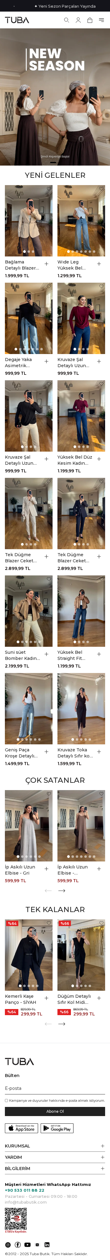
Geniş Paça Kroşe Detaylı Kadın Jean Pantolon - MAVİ (19, 753)
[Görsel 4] (81, 251)
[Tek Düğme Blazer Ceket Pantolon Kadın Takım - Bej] (29, 513)
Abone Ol (55, 1111)
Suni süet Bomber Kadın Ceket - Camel (21, 655)
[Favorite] (48, 188)
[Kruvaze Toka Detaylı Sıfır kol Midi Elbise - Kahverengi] (81, 708)
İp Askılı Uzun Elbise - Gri (20, 870)
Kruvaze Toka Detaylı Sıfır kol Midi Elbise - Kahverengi (74, 753)
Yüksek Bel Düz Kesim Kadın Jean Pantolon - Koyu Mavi (75, 460)
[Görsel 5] (85, 251)
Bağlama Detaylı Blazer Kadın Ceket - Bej (20, 265)
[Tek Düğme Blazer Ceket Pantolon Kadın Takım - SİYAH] (81, 513)
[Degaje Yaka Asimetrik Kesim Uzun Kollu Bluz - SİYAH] (29, 318)
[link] (55, 97)
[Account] (78, 20)
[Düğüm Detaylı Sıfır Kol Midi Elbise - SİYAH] (81, 955)
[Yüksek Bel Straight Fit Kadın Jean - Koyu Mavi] (81, 611)
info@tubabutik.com (26, 1202)
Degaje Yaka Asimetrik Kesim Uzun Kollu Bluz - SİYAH (18, 363)
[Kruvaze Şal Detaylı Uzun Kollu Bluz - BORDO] (81, 318)
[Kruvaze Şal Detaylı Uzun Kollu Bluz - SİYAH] (29, 416)
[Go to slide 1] (53, 162)
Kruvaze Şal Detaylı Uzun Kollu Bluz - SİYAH (19, 460)
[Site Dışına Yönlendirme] (8, 1245)
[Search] (66, 20)
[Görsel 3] (33, 251)
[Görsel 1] (24, 251)
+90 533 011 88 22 (24, 1190)
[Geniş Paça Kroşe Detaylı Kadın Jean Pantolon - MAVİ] (29, 708)
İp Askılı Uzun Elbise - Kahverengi (72, 870)
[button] (55, 1146)
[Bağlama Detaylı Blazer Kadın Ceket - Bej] (29, 220)
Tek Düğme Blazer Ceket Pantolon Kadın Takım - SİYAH (74, 558)
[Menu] (101, 20)
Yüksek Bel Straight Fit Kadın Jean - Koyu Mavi (71, 655)
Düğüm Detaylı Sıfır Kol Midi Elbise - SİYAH (74, 999)
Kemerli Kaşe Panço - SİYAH (20, 999)
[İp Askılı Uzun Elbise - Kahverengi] (81, 825)
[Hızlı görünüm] (46, 264)
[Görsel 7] (94, 251)
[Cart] (90, 20)
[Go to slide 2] (59, 162)
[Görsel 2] (29, 251)
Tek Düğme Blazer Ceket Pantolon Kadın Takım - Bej (22, 558)
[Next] (101, 97)
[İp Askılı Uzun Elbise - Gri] (29, 825)
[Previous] (9, 97)
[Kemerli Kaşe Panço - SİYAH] (29, 955)
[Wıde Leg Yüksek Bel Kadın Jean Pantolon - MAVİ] (81, 220)
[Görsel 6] (90, 251)
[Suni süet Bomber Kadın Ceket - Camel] (29, 611)
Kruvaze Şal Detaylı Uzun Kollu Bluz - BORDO (71, 363)
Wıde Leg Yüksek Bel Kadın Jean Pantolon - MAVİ (69, 265)
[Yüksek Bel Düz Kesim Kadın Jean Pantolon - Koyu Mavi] (81, 416)
